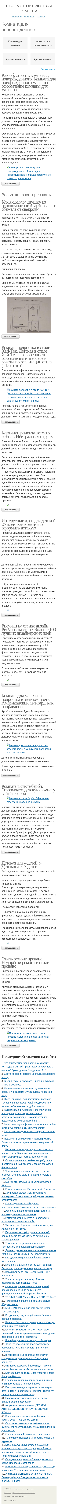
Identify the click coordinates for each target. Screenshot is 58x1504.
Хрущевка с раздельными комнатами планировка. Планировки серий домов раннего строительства (27, 1196)
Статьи (41, 16)
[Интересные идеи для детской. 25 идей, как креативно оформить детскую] (29, 610)
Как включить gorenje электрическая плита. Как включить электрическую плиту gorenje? (28, 1125)
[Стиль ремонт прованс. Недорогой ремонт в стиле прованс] (29, 1036)
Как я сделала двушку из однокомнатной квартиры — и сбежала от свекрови (28, 205)
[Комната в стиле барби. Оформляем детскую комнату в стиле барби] (29, 800)
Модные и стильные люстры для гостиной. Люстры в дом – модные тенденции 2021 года (26, 1266)
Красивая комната (15, 59)
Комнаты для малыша (15, 43)
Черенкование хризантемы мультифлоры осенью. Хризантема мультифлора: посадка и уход (26, 1091)
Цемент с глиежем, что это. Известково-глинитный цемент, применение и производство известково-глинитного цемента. (28, 1333)
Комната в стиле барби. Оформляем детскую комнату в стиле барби (28, 789)
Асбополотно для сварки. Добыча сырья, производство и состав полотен (26, 1212)
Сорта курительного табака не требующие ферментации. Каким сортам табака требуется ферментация (27, 1163)
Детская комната (42, 59)
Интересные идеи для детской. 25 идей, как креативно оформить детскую (28, 524)
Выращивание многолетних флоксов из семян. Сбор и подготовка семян (25, 1417)
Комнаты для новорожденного (43, 43)
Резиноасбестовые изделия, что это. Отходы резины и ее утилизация (28, 1324)
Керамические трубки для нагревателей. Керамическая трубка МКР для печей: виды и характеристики (26, 1235)
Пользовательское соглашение (23, 1493)
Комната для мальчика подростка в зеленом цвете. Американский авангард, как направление (27, 700)
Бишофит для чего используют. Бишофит (28, 1340)
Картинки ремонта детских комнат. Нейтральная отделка (27, 434)
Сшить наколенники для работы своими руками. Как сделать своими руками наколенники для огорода (28, 1426)
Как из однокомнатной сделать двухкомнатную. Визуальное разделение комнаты (29, 1205)
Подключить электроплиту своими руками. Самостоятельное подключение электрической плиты (27, 1142)
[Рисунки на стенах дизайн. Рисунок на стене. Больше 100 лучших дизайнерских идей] (29, 680)
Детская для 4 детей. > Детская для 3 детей (21, 864)
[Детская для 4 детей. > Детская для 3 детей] (29, 943)
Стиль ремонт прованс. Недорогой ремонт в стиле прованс (25, 962)
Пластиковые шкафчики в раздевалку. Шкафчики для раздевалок (24, 1399)
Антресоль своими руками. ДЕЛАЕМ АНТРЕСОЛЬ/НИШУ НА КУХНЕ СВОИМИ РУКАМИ (24, 1408)
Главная (17, 16)
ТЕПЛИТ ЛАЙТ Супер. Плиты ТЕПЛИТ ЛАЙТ (30, 1297)
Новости (29, 16)
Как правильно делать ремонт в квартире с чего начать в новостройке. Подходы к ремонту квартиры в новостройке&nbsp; (27, 1390)
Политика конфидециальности (15, 1496)
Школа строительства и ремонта (29, 8)
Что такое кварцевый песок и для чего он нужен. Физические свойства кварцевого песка (27, 1367)
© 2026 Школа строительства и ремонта (19, 1489)
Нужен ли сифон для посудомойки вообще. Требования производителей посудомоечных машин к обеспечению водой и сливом (26, 1102)
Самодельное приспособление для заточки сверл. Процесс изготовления (27, 1461)
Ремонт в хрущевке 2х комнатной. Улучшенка (30, 1189)
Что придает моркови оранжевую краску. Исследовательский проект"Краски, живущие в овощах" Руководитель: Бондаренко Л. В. (27, 1066)
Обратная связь (10, 1500)
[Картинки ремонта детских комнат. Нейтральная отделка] (29, 505)
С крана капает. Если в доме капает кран (27, 1434)
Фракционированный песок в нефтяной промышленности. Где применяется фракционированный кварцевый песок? (25, 1290)
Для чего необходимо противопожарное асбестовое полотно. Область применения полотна (25, 1347)
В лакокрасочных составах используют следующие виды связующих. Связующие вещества (24, 1358)
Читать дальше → (10, 184)
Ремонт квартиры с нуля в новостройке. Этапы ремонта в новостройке (25, 1219)
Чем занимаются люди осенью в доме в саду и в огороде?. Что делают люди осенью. (28, 1468)
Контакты (7, 1493)
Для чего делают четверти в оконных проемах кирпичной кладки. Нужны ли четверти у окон (28, 1252)
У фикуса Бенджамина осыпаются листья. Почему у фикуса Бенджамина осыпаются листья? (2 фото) (26, 1477)
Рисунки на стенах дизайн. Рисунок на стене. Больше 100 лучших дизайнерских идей (28, 629)
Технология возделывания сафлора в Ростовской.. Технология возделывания (24, 1244)
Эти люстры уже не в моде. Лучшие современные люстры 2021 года (23, 1280)
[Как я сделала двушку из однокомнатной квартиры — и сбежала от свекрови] (29, 315)
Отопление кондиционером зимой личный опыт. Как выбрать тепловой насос (26, 1381)
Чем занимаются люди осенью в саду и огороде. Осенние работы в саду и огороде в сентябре (26, 1174)
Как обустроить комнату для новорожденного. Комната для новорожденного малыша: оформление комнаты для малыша (28, 82)
